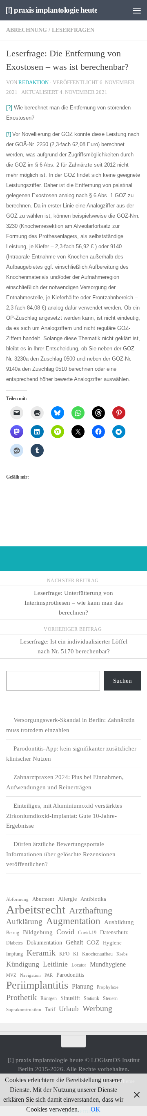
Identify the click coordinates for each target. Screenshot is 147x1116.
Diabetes (14, 943)
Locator (78, 965)
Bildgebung (38, 932)
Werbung (97, 1008)
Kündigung (22, 964)
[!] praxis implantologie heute (51, 10)
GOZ (93, 942)
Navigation (30, 975)
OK (95, 1109)
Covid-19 (87, 933)
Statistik (91, 998)
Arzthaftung (90, 911)
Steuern (110, 998)
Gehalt (74, 942)
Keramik (41, 952)
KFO (64, 954)
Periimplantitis (37, 985)
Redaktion (33, 82)
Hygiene (112, 943)
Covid (65, 932)
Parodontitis (70, 975)
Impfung (14, 954)
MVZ (11, 975)
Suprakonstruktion (23, 1009)
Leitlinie (55, 964)
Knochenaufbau (97, 954)
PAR (49, 975)
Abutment (43, 899)
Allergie (67, 899)
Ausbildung (119, 922)
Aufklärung (24, 921)
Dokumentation (44, 943)
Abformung (17, 899)
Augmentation (73, 921)
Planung (82, 986)
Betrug (12, 933)
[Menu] (137, 10)
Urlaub (69, 1009)
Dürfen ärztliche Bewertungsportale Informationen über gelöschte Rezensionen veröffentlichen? (61, 854)
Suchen (122, 680)
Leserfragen (73, 30)
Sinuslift (70, 998)
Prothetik (21, 997)
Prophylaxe (107, 987)
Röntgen (48, 998)
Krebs (121, 954)
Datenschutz (114, 932)
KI (75, 954)
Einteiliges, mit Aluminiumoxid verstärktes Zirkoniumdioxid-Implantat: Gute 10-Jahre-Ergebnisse (64, 815)
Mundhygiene (108, 964)
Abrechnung (26, 30)
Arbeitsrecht (35, 909)
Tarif (50, 1009)
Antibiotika (93, 899)
